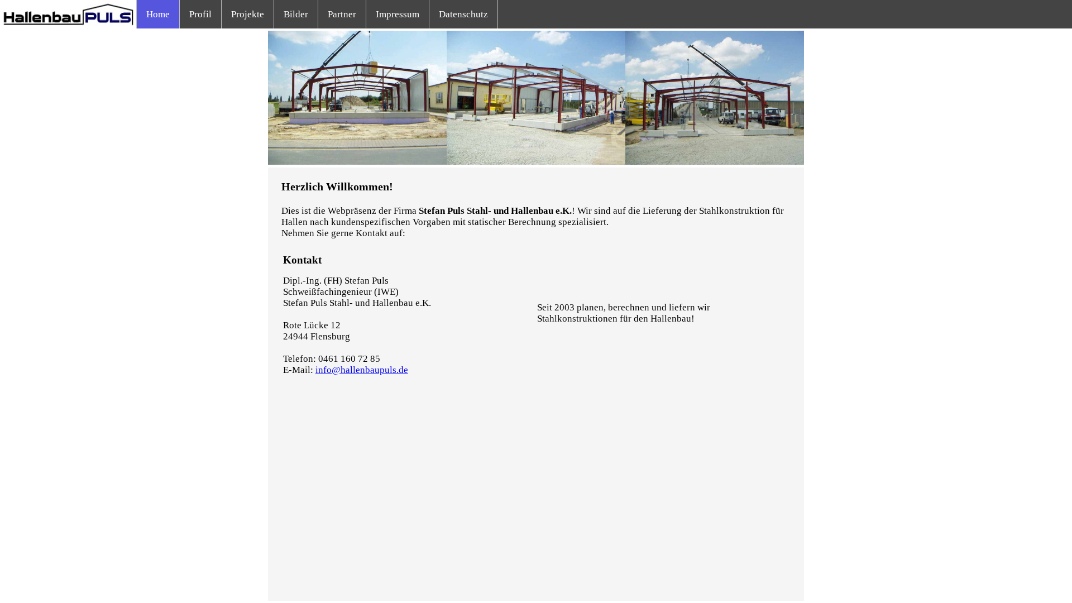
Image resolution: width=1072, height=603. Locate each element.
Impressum (397, 14)
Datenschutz (463, 14)
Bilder (296, 14)
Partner (342, 14)
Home (158, 14)
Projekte (247, 14)
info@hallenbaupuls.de (361, 370)
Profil (200, 14)
